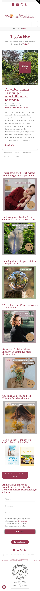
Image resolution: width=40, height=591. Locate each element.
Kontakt (14, 559)
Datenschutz (22, 521)
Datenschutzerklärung (12, 560)
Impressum (23, 559)
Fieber (17, 152)
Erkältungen (8, 152)
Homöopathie (24, 107)
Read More (10, 145)
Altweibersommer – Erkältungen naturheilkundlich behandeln (18, 95)
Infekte (17, 156)
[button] (35, 24)
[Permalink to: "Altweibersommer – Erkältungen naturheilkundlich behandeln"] (20, 67)
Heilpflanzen (11, 107)
